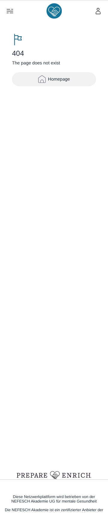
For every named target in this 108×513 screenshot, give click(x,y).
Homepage (59, 79)
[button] (10, 11)
